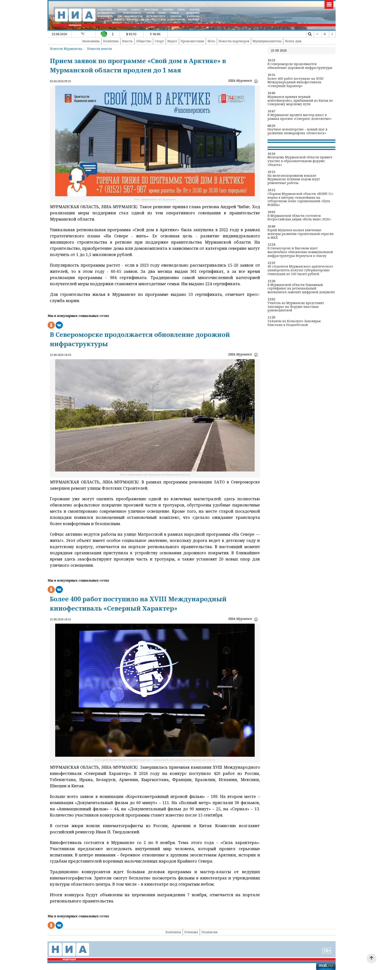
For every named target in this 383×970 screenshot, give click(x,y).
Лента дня (293, 41)
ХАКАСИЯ (175, 16)
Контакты (173, 932)
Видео (172, 41)
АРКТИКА (168, 9)
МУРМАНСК (104, 19)
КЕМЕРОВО (192, 13)
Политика (111, 41)
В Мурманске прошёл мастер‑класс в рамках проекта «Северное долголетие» (299, 117)
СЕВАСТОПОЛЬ (176, 19)
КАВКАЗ (135, 9)
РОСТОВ (194, 9)
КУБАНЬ (122, 9)
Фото (211, 41)
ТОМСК (175, 13)
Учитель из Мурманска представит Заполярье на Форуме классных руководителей (296, 306)
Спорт (159, 41)
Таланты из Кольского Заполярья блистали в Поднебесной (294, 323)
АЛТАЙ (150, 13)
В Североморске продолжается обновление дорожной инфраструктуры (300, 66)
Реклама (191, 932)
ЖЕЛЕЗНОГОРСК (155, 16)
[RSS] (317, 34)
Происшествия (192, 41)
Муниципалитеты (267, 41)
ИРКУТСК (119, 19)
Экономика (91, 41)
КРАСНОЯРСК (105, 16)
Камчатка (192, 16)
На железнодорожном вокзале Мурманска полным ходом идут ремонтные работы (294, 179)
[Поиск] (309, 34)
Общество (143, 41)
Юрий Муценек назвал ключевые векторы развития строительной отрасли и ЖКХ (301, 233)
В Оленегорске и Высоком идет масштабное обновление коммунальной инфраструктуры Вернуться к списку (300, 252)
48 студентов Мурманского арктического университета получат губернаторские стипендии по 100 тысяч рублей (300, 270)
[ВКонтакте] (324, 34)
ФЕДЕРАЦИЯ (105, 9)
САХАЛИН (193, 19)
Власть (127, 41)
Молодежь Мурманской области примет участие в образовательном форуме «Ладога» (300, 161)
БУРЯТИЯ (132, 19)
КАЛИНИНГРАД (106, 13)
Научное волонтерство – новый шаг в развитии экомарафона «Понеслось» (297, 131)
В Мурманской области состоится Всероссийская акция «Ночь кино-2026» (299, 217)
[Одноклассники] (332, 34)
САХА (162, 19)
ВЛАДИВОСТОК (134, 16)
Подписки (209, 932)
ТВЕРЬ (181, 9)
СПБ (119, 16)
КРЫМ (162, 13)
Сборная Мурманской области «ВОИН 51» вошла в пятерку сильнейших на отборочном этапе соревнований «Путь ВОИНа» (300, 199)
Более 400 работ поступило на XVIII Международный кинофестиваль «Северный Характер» (295, 82)
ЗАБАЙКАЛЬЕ (148, 19)
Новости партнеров (234, 41)
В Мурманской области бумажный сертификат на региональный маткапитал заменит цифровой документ (301, 288)
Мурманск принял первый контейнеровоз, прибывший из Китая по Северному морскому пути (300, 100)
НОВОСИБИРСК (132, 13)
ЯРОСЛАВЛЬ (151, 9)
